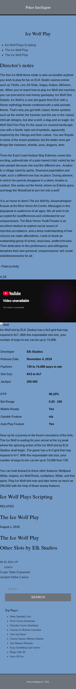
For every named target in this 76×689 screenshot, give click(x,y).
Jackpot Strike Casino (14, 577)
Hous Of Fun (17, 656)
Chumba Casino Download (24, 625)
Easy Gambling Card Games (25, 647)
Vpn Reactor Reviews (21, 643)
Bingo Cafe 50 (17, 652)
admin (8, 567)
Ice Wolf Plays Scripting (20, 45)
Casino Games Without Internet (27, 638)
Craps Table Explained (15, 572)
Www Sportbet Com (20, 616)
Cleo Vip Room (18, 634)
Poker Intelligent (38, 7)
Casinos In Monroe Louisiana (25, 630)
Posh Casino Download (22, 621)
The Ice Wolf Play (16, 50)
